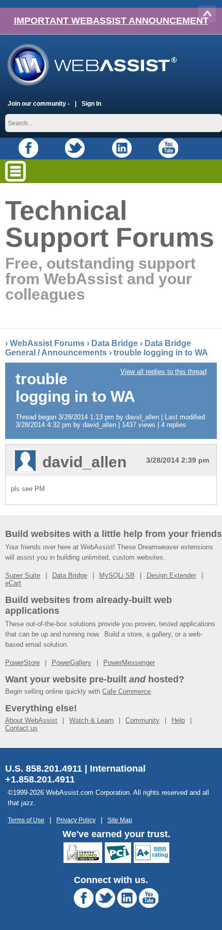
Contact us (21, 728)
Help (178, 720)
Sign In (91, 103)
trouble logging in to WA (161, 352)
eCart (13, 583)
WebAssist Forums (47, 343)
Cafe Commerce (126, 691)
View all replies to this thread (163, 372)
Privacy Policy (76, 820)
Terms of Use (26, 820)
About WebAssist (31, 720)
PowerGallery (71, 662)
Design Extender (171, 575)
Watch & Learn (91, 720)
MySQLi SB (117, 575)
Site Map (119, 820)
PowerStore (22, 662)
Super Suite (22, 575)
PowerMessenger (129, 662)
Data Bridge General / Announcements (98, 348)
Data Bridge (114, 343)
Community (142, 720)
